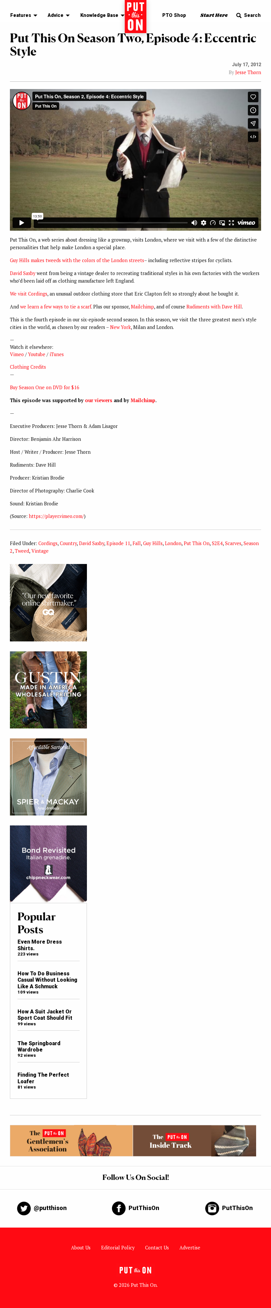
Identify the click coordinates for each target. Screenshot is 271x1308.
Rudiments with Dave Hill (214, 307)
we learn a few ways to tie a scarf (55, 307)
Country (68, 543)
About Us (81, 1247)
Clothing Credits (28, 367)
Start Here (214, 15)
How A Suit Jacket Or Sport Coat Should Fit (45, 1014)
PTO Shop (174, 15)
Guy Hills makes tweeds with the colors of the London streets (77, 260)
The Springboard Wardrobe (39, 1046)
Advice (55, 15)
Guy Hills (153, 543)
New (115, 327)
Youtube (36, 354)
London (173, 543)
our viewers (98, 400)
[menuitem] (22, 16)
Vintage (40, 551)
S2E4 (217, 543)
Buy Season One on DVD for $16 (44, 387)
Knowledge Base (99, 15)
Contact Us (157, 1247)
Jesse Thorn (248, 72)
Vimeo (17, 354)
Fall (137, 543)
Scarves (233, 543)
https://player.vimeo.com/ (56, 516)
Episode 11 (118, 543)
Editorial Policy (118, 1247)
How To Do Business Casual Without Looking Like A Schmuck (47, 980)
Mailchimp (142, 307)
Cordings (48, 543)
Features (20, 15)
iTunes (57, 354)
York (126, 327)
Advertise (189, 1247)
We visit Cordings (28, 294)
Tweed (22, 551)
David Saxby (22, 273)
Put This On (197, 543)
